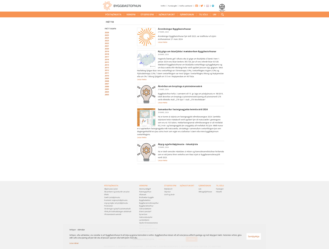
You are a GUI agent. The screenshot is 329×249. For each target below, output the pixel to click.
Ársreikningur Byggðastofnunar (174, 29)
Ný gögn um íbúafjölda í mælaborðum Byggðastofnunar (187, 51)
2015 (107, 62)
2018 (107, 54)
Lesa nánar (74, 243)
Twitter (201, 5)
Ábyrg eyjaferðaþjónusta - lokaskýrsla (178, 144)
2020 (107, 48)
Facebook (196, 5)
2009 (107, 78)
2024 (107, 38)
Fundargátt (172, 6)
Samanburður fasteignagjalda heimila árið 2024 (183, 109)
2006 (107, 86)
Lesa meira (162, 42)
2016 (107, 59)
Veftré (163, 6)
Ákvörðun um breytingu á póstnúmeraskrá (180, 86)
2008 (107, 81)
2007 (107, 84)
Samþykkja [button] (253, 236)
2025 (107, 35)
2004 (107, 92)
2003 (107, 94)
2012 (107, 70)
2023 (107, 40)
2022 (107, 43)
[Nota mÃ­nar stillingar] (213, 6)
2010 (107, 75)
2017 (107, 57)
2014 (107, 65)
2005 (107, 89)
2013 (107, 67)
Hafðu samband (185, 6)
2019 (107, 51)
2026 (107, 32)
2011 (107, 73)
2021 (107, 46)
